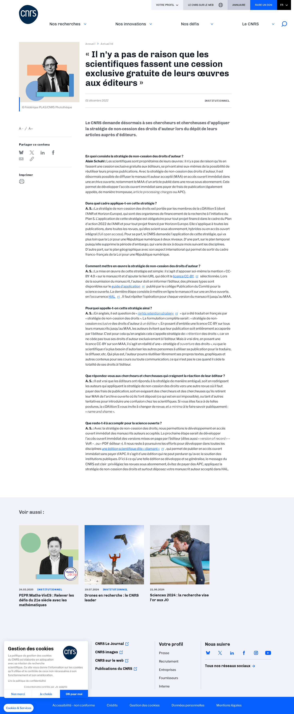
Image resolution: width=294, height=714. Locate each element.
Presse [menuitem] (164, 653)
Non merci (18, 694)
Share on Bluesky (21, 152)
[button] (19, 708)
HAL (112, 296)
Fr (281, 4)
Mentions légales (229, 705)
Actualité (107, 43)
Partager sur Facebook (53, 152)
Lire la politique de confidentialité (27, 680)
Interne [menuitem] (164, 686)
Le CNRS (250, 23)
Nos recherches (64, 23)
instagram (256, 653)
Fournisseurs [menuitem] (168, 678)
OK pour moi (74, 694)
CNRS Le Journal (109, 644)
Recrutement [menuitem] (168, 661)
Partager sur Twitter (32, 152)
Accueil (90, 43)
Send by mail (21, 159)
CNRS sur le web (109, 660)
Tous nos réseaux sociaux (221, 666)
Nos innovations (130, 23)
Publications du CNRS (113, 668)
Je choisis (46, 694)
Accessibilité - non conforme (73, 705)
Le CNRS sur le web (201, 4)
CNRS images (106, 652)
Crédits (112, 705)
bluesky (208, 653)
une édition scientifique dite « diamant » (131, 449)
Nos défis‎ (190, 23)
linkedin (232, 653)
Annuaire (238, 4)
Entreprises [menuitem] (167, 670)
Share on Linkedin (42, 152)
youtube (268, 653)
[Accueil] (32, 14)
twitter (220, 653)
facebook (244, 653)
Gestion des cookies (145, 705)
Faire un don (263, 4)
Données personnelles (188, 705)
